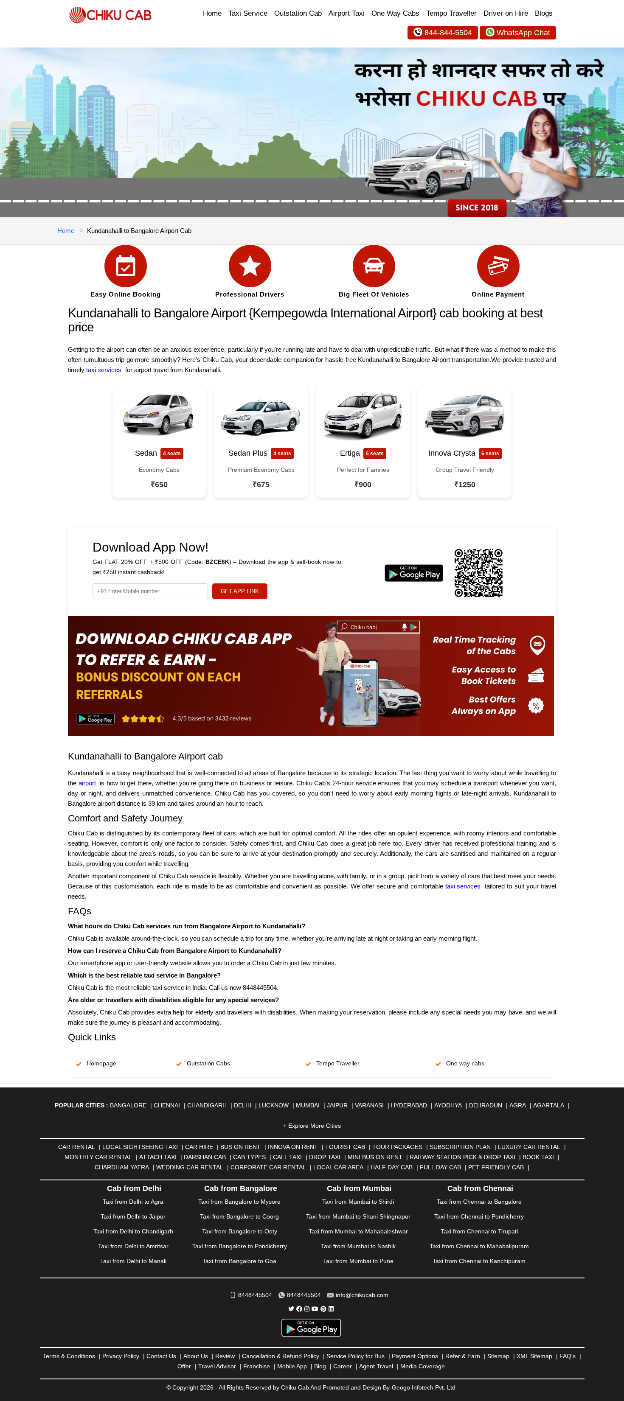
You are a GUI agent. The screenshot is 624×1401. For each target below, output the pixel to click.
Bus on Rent (240, 1146)
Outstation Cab (298, 13)
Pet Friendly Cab (496, 1167)
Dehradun (485, 1105)
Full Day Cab (440, 1167)
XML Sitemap (534, 1356)
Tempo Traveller (451, 13)
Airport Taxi (347, 13)
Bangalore (128, 1105)
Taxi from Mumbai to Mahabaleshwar (358, 1231)
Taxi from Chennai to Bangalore (479, 1201)
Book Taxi (538, 1157)
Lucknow (274, 1105)
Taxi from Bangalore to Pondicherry (239, 1246)
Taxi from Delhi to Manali (133, 1261)
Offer (184, 1366)
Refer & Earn (462, 1356)
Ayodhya (448, 1105)
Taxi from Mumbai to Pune (358, 1261)
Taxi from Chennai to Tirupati (479, 1231)
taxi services (463, 886)
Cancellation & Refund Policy (280, 1356)
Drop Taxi (324, 1157)
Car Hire (199, 1146)
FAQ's (567, 1356)
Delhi (242, 1105)
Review (225, 1356)
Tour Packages (397, 1146)
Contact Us (161, 1356)
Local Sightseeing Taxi (140, 1146)
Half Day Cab (392, 1167)
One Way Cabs (395, 13)
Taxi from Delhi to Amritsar (133, 1246)
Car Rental (76, 1146)
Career (342, 1366)
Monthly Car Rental (98, 1157)
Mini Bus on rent (375, 1157)
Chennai (167, 1105)
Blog (320, 1366)
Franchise (256, 1366)
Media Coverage (422, 1366)
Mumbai (308, 1105)
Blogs (544, 13)
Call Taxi (287, 1157)
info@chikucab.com (362, 1295)
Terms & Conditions (69, 1356)
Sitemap (498, 1356)
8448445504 (255, 1295)
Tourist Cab (345, 1146)
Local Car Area (338, 1167)
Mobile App (292, 1366)
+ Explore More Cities (312, 1125)
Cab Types (249, 1157)
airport (87, 783)
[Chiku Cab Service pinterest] (323, 1309)
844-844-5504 (448, 32)
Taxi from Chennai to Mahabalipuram (479, 1246)
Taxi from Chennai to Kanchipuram (479, 1261)
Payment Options (415, 1356)
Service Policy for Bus (355, 1356)
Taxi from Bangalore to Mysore (239, 1201)
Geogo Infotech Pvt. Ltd (423, 1387)
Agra (517, 1105)
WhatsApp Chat (523, 32)
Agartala (548, 1105)
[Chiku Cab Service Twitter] (291, 1309)
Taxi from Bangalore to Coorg (239, 1216)
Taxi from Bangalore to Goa (239, 1261)
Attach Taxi (158, 1157)
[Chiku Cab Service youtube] (315, 1309)
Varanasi (369, 1105)
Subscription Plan (460, 1146)
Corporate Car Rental (268, 1167)
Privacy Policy (120, 1356)
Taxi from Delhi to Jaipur (133, 1216)
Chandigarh (207, 1105)
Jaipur (337, 1105)
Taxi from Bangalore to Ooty (239, 1231)
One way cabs (465, 1063)
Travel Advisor (217, 1366)
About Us (195, 1356)
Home (212, 13)
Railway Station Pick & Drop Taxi (462, 1157)
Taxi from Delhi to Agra (133, 1201)
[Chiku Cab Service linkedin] (331, 1309)
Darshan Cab (205, 1157)
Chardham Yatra (122, 1167)
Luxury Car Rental (529, 1146)
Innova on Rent (293, 1146)
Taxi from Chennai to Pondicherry (479, 1216)
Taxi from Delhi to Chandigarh (133, 1231)
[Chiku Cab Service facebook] (299, 1309)
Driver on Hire (505, 13)
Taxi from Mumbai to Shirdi (358, 1201)
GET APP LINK (240, 591)
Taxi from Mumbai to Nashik (358, 1246)
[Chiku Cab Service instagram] (306, 1309)
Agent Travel (376, 1366)
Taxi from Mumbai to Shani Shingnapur (358, 1216)
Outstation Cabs (208, 1063)
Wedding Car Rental (189, 1167)
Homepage (101, 1063)
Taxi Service (247, 13)
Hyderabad (409, 1105)
